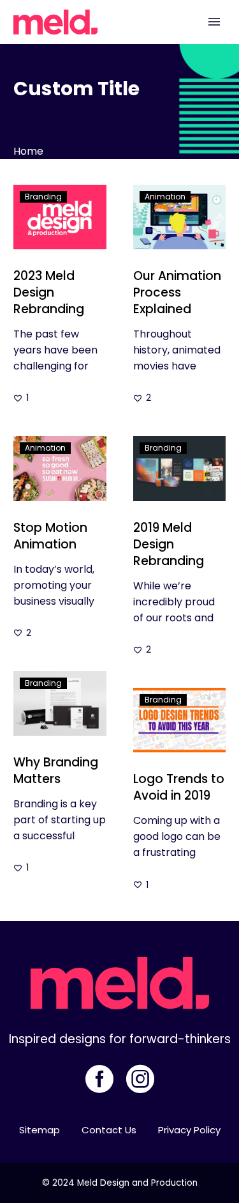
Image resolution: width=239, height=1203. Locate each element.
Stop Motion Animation (50, 536)
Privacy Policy (189, 1130)
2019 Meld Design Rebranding (168, 544)
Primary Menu (214, 21)
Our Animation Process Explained (177, 292)
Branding (43, 196)
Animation (165, 196)
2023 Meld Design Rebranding (48, 292)
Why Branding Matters (55, 771)
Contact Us (109, 1130)
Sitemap (39, 1130)
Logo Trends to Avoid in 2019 (178, 787)
